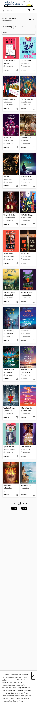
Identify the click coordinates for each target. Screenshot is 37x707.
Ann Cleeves (26, 333)
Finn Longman (27, 102)
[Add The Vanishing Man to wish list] (17, 340)
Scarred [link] (6, 176)
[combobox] (14, 10)
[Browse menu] (33, 10)
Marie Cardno (9, 140)
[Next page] (26, 503)
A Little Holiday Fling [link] (9, 99)
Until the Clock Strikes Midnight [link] (27, 447)
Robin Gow (8, 488)
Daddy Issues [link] (8, 254)
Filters (5, 33)
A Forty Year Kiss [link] (26, 408)
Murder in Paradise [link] (9, 369)
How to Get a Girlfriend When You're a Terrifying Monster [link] (9, 138)
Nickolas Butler (27, 411)
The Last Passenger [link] (9, 292)
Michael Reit (8, 411)
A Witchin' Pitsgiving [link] (27, 215)
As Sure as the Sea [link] (27, 485)
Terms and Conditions (10, 677)
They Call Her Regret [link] (9, 215)
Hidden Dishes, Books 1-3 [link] (27, 138)
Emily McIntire (9, 179)
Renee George (27, 218)
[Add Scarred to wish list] (17, 186)
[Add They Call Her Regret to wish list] (17, 224)
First (14, 508)
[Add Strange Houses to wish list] (17, 70)
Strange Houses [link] (9, 61)
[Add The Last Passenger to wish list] (17, 302)
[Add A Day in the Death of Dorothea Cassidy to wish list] (34, 379)
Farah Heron (8, 102)
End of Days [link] (25, 254)
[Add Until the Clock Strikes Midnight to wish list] (34, 456)
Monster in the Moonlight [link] (27, 292)
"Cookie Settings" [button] (17, 693)
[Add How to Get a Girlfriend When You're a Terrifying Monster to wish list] (17, 147)
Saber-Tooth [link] (7, 485)
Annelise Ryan (27, 295)
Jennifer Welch (27, 63)
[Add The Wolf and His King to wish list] (34, 108)
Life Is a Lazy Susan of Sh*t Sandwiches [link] (27, 61)
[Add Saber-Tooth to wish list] (17, 495)
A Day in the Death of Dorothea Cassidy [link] (27, 369)
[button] (30, 20)
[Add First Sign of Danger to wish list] (34, 186)
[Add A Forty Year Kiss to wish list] (34, 417)
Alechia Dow (26, 449)
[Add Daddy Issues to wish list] (17, 263)
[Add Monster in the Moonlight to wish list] (34, 302)
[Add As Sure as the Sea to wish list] (34, 495)
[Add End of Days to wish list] (34, 263)
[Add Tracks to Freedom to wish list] (17, 417)
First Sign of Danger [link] (27, 176)
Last (24, 508)
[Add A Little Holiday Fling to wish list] (17, 108)
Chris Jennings (27, 256)
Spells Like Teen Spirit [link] (9, 447)
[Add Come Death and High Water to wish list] (34, 340)
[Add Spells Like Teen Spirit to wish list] (17, 456)
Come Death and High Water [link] (27, 331)
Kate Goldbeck (9, 256)
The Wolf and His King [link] (27, 99)
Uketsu (7, 63)
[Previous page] (12, 503)
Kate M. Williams (10, 449)
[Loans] (29, 10)
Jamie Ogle (26, 488)
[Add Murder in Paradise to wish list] (17, 379)
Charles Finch (9, 295)
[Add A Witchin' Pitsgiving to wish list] (34, 224)
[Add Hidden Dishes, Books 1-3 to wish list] (34, 147)
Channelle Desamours (11, 218)
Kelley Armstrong (27, 179)
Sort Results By (7, 27)
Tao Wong (25, 140)
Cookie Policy (18, 701)
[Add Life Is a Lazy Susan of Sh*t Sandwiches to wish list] (34, 70)
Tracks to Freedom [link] (9, 408)
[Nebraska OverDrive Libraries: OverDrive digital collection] (18, 4)
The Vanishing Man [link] (9, 331)
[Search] (3, 10)
